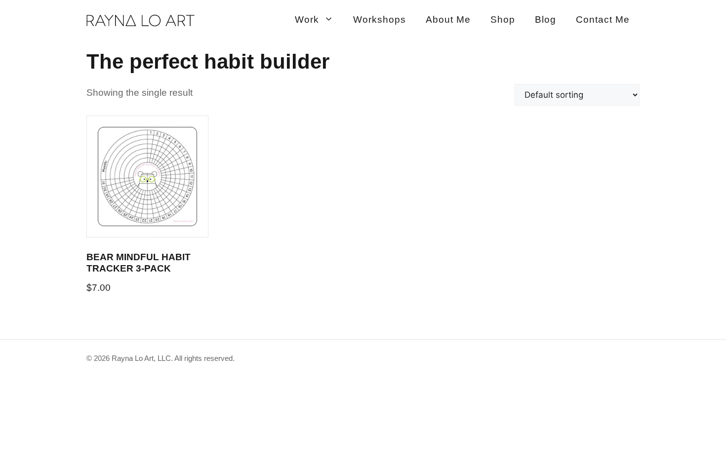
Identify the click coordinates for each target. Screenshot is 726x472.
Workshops (379, 19)
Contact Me (603, 19)
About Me (448, 19)
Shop (502, 19)
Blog (545, 19)
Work (307, 19)
